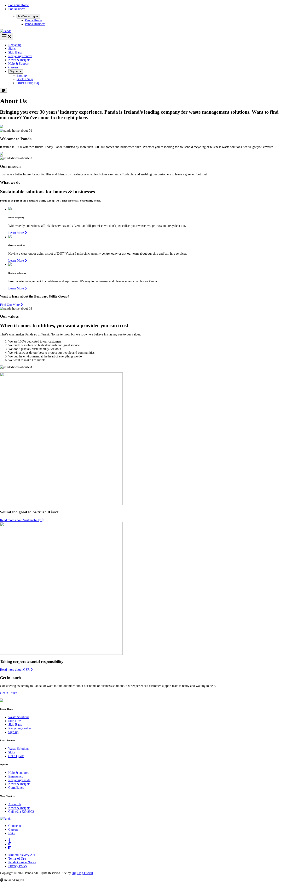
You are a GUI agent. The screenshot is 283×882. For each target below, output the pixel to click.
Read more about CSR (15, 669)
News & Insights (19, 60)
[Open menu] (6, 36)
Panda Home (33, 20)
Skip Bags (15, 52)
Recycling (15, 45)
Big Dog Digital (82, 873)
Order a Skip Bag (28, 83)
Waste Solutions (18, 717)
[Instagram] (9, 844)
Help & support (18, 772)
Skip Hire (14, 721)
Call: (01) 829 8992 (21, 811)
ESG (11, 833)
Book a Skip (25, 79)
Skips (12, 48)
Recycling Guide (19, 780)
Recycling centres (19, 728)
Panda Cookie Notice (22, 862)
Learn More (16, 232)
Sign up (15, 71)
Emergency (15, 776)
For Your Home (18, 5)
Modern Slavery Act (21, 854)
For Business (16, 9)
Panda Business (35, 24)
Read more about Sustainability (21, 520)
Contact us (15, 825)
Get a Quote (16, 756)
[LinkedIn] (9, 847)
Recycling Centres (20, 56)
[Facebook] (9, 840)
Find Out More (10, 304)
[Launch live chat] (3, 90)
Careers (13, 67)
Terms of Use (17, 858)
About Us (14, 804)
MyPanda (27, 16)
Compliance (16, 787)
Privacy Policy (17, 866)
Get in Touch (8, 693)
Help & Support (18, 63)
